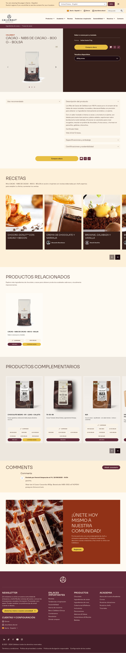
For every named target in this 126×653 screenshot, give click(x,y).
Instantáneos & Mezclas (82, 617)
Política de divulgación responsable (56, 648)
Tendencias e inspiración (83, 18)
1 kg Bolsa (13, 436)
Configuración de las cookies (80, 648)
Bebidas (77, 620)
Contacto (120, 18)
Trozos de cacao (27, 26)
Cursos (102, 599)
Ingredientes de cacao (13, 26)
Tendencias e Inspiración (57, 602)
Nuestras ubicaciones (107, 602)
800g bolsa (33, 340)
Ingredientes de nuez (81, 602)
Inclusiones (78, 608)
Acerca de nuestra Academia (110, 596)
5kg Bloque (13, 432)
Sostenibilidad (53, 605)
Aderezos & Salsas (80, 614)
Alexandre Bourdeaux (58, 243)
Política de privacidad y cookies (31, 648)
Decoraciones (79, 611)
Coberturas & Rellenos (82, 605)
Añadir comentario (111, 467)
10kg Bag (24, 432)
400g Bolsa (23, 436)
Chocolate (77, 596)
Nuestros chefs (105, 605)
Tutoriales (103, 608)
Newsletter (52, 616)
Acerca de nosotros (55, 607)
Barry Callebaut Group (56, 610)
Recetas (70, 18)
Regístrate (77, 549)
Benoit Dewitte (95, 243)
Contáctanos (53, 613)
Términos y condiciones (10, 648)
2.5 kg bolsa (35, 432)
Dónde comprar (54, 619)
